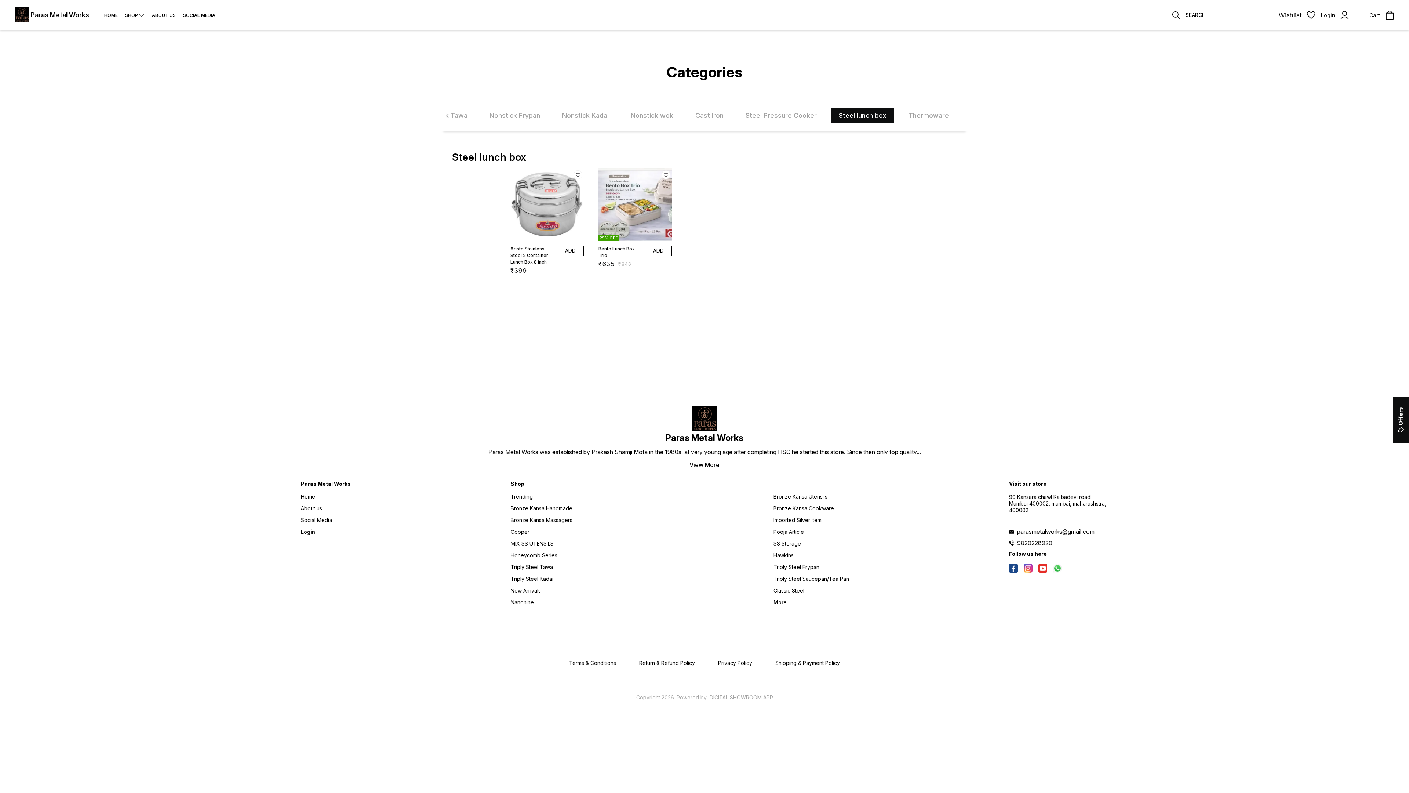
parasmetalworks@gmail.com (1056, 531)
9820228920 (1034, 543)
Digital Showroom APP (741, 697)
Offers (1400, 416)
